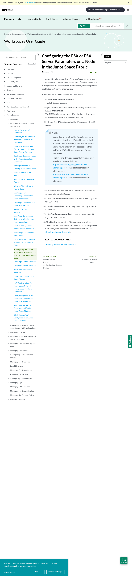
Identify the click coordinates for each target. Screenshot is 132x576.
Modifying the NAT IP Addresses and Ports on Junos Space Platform (23, 308)
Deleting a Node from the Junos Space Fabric (24, 203)
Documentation (14, 19)
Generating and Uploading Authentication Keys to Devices (24, 242)
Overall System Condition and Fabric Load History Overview (24, 140)
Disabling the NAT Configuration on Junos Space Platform (23, 318)
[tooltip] (107, 56)
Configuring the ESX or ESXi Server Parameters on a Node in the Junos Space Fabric (25, 253)
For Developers (93, 19)
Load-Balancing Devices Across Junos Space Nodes (24, 227)
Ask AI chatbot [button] (29, 3)
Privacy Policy (9, 572)
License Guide (34, 19)
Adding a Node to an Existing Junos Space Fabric (25, 167)
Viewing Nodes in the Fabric (22, 173)
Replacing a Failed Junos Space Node (24, 233)
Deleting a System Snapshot (25, 265)
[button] (123, 560)
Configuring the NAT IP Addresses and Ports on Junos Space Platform (23, 298)
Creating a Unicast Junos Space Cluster (24, 277)
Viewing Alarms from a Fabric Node (23, 187)
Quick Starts (51, 19)
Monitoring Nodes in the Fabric (24, 180)
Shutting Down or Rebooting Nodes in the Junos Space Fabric (23, 196)
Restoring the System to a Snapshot (24, 270)
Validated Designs (71, 19)
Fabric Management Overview (22, 131)
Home (6, 34)
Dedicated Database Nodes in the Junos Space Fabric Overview (25, 159)
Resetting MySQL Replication (21, 210)
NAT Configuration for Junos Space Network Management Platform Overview (23, 287)
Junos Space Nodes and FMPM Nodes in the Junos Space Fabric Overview (24, 149)
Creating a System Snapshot (25, 262)
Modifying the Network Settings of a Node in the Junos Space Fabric (24, 219)
